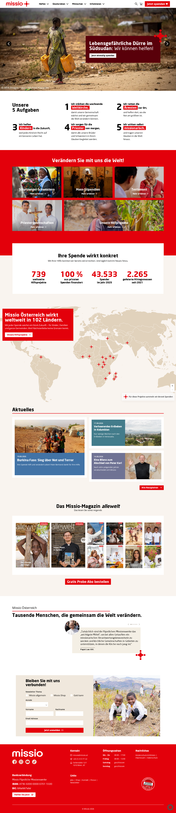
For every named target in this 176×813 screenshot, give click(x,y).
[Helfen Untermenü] (48, 4)
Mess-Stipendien (88, 189)
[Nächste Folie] (167, 43)
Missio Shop (60, 695)
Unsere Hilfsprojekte (17, 334)
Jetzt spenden (156, 4)
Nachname (60, 709)
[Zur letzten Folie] (8, 43)
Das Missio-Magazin (78, 506)
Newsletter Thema (34, 692)
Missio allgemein (37, 695)
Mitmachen (77, 4)
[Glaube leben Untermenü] (67, 4)
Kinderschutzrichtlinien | (146, 755)
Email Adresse (32, 718)
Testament (139, 189)
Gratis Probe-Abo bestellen (88, 582)
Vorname (30, 709)
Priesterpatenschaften (37, 223)
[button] (128, 624)
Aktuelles (23, 409)
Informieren (95, 4)
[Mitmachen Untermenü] (85, 4)
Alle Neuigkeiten (150, 487)
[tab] (85, 88)
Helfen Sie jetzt (22, 794)
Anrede (29, 700)
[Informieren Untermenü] (103, 4)
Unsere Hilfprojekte (114, 223)
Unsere (20, 105)
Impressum (140, 758)
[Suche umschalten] (136, 4)
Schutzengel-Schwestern (37, 189)
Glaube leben (59, 4)
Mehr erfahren (36, 194)
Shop (78, 780)
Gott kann (78, 695)
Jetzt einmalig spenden (102, 55)
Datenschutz (152, 758)
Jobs (72, 780)
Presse (93, 780)
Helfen (42, 4)
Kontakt (85, 780)
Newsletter (74, 782)
